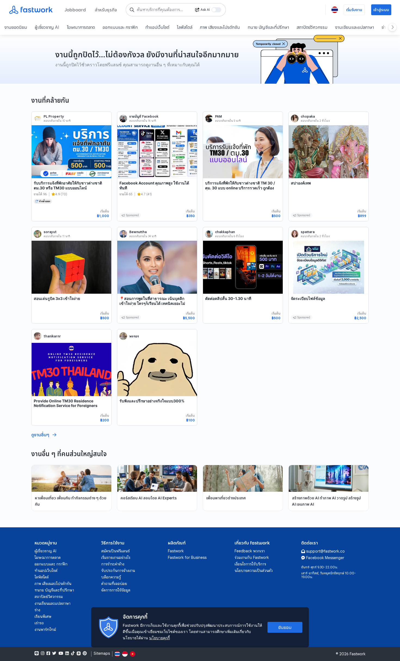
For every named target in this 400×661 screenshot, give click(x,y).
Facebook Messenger (325, 558)
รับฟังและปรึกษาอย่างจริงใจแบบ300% (151, 401)
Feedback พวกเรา (250, 551)
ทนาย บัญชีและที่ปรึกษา (268, 27)
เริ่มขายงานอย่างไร (115, 557)
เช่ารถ (39, 623)
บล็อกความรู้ (111, 577)
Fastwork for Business (187, 557)
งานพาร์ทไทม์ (45, 629)
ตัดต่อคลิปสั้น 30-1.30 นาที (228, 298)
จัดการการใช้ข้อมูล (115, 590)
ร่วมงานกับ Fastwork (252, 557)
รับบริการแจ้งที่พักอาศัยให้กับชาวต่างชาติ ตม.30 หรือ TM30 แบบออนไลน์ (68, 185)
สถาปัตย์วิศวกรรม (312, 27)
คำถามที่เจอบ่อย (114, 583)
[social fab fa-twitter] (54, 653)
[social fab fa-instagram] (42, 653)
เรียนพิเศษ (43, 616)
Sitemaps (102, 653)
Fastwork (176, 551)
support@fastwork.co (325, 551)
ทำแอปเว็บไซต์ (157, 27)
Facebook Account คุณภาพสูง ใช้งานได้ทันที (154, 185)
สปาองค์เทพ (301, 183)
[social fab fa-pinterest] (85, 653)
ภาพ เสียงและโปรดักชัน (220, 27)
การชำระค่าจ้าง (112, 564)
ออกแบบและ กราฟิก (120, 27)
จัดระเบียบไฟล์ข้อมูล (308, 298)
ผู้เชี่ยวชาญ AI (47, 27)
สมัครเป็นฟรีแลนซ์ (115, 551)
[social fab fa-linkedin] (67, 653)
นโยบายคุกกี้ (159, 637)
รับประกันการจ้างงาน (118, 570)
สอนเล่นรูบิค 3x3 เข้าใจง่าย (57, 298)
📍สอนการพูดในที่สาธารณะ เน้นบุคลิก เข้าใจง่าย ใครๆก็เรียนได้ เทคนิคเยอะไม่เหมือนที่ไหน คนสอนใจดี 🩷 (152, 303)
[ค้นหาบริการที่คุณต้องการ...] (132, 9)
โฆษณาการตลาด (81, 27)
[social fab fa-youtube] (61, 653)
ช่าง (37, 610)
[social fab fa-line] (37, 653)
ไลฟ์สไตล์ (184, 27)
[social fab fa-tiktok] (73, 653)
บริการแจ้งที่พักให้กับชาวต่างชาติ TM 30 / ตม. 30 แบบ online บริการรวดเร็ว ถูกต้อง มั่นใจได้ (240, 188)
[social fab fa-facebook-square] (48, 653)
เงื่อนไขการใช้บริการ (250, 564)
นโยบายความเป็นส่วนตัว (254, 570)
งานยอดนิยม (15, 27)
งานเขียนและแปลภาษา (354, 27)
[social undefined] (79, 653)
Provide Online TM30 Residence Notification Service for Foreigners (65, 403)
